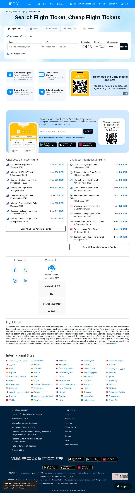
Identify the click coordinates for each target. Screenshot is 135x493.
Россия (12, 396)
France (37, 372)
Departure (86, 42)
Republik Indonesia (17, 376)
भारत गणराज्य (88, 376)
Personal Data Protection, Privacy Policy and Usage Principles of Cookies (31, 433)
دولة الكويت (113, 380)
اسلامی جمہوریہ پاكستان (19, 392)
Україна (37, 400)
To (48, 42)
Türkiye (12, 400)
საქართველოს (90, 372)
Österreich (38, 360)
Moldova (87, 384)
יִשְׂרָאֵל (61, 376)
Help (103, 4)
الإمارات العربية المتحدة (18, 360)
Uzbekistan (88, 400)
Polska (37, 392)
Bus (45, 4)
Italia (11, 380)
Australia (62, 360)
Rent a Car (69, 418)
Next (114, 343)
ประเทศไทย (88, 396)
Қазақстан (14, 384)
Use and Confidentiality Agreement (27, 414)
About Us (69, 432)
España (12, 372)
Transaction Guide (20, 418)
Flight (29, 4)
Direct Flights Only (17, 54)
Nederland (38, 388)
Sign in (114, 4)
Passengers (112, 42)
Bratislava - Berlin (87, 206)
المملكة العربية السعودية (43, 396)
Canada (87, 364)
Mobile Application (20, 410)
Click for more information (15, 483)
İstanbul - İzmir (86, 180)
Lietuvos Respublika (43, 384)
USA (61, 400)
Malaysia (13, 388)
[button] (124, 3)
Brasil (36, 364)
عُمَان (85, 388)
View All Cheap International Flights (99, 247)
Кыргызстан (64, 380)
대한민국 (87, 380)
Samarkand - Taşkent (89, 221)
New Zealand (65, 388)
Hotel (37, 4)
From (11, 42)
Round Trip (27, 36)
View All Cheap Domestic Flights (36, 229)
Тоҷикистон (114, 396)
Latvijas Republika (67, 384)
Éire (35, 376)
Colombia (38, 368)
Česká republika (66, 368)
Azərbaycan (88, 360)
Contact (68, 436)
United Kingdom (66, 372)
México (111, 384)
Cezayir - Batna (86, 229)
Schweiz (112, 364)
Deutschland (89, 368)
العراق (111, 376)
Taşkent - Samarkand (89, 237)
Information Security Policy (23, 427)
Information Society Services (24, 423)
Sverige (62, 396)
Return (97, 42)
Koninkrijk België (115, 360)
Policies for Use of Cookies (24, 446)
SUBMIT (88, 131)
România (87, 392)
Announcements (72, 445)
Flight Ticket (70, 410)
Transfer (60, 4)
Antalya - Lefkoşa (87, 172)
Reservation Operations (83, 4)
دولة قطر (62, 392)
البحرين (12, 364)
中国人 (12, 368)
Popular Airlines (18, 450)
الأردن (36, 380)
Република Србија (116, 392)
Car (51, 4)
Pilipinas (112, 388)
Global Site (113, 400)
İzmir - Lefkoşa (86, 164)
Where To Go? (71, 427)
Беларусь (63, 364)
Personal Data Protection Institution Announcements (27, 440)
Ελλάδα (112, 372)
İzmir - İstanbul (86, 188)
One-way (14, 36)
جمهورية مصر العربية (116, 368)
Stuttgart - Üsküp (87, 214)
